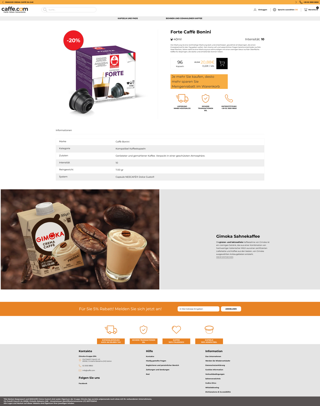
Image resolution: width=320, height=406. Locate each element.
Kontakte (150, 356)
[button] (3, 2)
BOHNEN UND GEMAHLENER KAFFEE (184, 18)
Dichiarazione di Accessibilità (218, 392)
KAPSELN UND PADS (128, 18)
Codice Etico (210, 383)
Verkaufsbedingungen (214, 374)
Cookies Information (214, 370)
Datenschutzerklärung (215, 365)
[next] (65, 122)
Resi (148, 374)
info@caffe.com (88, 370)
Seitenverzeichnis (212, 379)
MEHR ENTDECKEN (224, 257)
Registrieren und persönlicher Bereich (162, 365)
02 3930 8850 (87, 366)
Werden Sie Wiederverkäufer (217, 361)
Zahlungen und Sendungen (157, 370)
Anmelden (231, 309)
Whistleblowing (212, 387)
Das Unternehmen (213, 356)
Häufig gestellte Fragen (156, 361)
